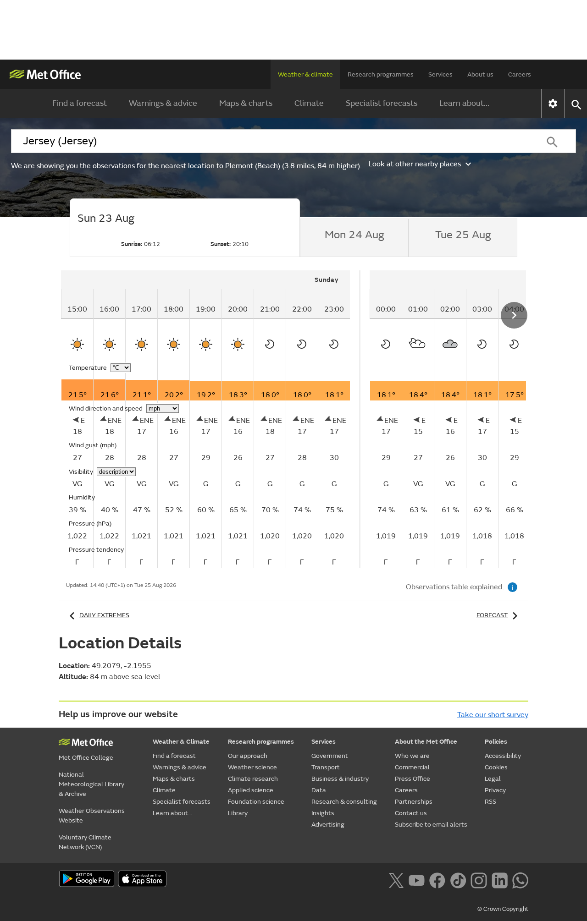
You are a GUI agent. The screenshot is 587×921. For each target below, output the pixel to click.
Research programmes (381, 74)
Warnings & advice (163, 103)
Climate (309, 103)
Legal (493, 779)
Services (440, 74)
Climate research (253, 779)
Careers (519, 74)
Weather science (252, 767)
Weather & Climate (181, 742)
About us (480, 74)
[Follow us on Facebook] (437, 879)
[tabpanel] (210, 419)
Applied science (250, 790)
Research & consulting (344, 802)
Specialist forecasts (381, 103)
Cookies (496, 767)
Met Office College (86, 758)
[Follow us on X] (396, 879)
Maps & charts (245, 103)
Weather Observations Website (92, 815)
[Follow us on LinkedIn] (500, 879)
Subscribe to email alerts (431, 824)
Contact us (411, 813)
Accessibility (503, 756)
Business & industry (340, 779)
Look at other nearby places (415, 164)
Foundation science (256, 802)
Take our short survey (492, 714)
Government (329, 756)
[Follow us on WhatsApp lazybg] (520, 879)
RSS (490, 802)
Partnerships (413, 802)
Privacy (495, 790)
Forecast (492, 615)
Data (318, 790)
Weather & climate (305, 74)
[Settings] (553, 103)
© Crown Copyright (502, 909)
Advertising (327, 824)
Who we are (412, 756)
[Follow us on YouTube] (417, 879)
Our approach (247, 756)
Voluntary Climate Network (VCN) (85, 842)
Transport (325, 767)
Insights (322, 813)
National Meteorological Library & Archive (91, 784)
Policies (496, 742)
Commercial (412, 767)
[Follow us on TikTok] (458, 879)
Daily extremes (104, 615)
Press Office (412, 779)
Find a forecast (79, 103)
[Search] (552, 141)
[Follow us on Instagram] (479, 879)
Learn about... (464, 103)
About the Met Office (426, 742)
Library (238, 813)
